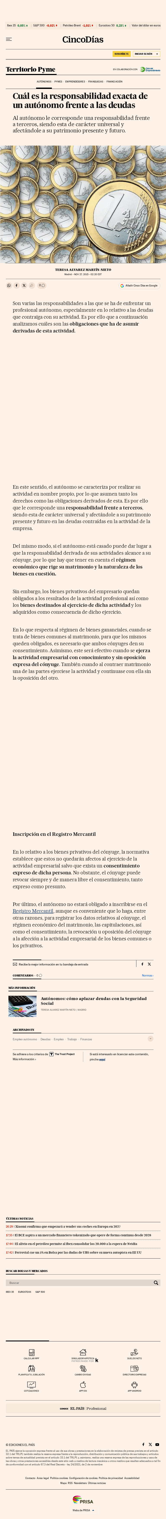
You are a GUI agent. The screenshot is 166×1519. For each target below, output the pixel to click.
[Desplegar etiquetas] (150, 1039)
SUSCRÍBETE (122, 53)
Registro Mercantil (33, 911)
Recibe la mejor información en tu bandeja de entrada (53, 964)
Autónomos (44, 81)
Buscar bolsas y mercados (27, 1271)
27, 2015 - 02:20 (88, 274)
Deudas (45, 1039)
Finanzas (86, 1039)
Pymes (58, 81)
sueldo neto (134, 1358)
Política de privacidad (111, 1478)
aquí (102, 1059)
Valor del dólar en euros (146, 25)
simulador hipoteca (83, 1358)
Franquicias (95, 81)
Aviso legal (43, 1478)
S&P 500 (39, 25)
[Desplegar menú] (9, 39)
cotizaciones (31, 1391)
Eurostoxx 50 (107, 25)
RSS (70, 1483)
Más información (23, 1059)
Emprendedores (75, 81)
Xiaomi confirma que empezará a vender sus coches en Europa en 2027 (68, 1226)
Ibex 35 (11, 25)
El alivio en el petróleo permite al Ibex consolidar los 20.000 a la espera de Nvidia (76, 1244)
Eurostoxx (24, 1292)
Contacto (30, 1478)
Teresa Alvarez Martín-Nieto (83, 270)
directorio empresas (134, 1374)
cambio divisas (83, 1374)
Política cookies (59, 1478)
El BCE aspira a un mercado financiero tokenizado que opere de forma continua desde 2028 (83, 1235)
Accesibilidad (131, 1478)
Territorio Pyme (30, 69)
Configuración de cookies (83, 1478)
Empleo (59, 1039)
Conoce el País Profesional (83, 1408)
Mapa (63, 1483)
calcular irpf (31, 1358)
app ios (83, 1391)
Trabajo (72, 1039)
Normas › (147, 975)
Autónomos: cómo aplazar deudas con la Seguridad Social (94, 1001)
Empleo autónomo (25, 1039)
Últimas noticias (19, 1218)
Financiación (114, 81)
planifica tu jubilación (31, 1374)
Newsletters (80, 1483)
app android (134, 1391)
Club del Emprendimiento (149, 69)
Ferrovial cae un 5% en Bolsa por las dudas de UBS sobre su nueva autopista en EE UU (78, 1252)
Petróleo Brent (72, 25)
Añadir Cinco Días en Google (141, 285)
